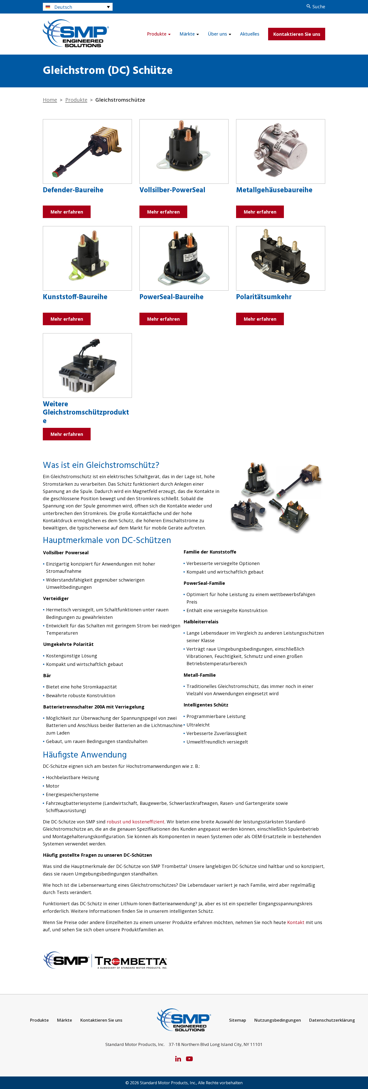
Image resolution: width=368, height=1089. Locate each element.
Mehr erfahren (66, 212)
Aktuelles (249, 34)
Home (50, 99)
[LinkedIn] (178, 1058)
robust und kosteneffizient (135, 822)
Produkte (156, 34)
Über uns (217, 34)
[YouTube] (189, 1058)
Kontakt (295, 922)
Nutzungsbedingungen (277, 1020)
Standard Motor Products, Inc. (168, 1082)
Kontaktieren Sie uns (296, 34)
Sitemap (237, 1020)
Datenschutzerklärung (332, 1020)
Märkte (187, 34)
